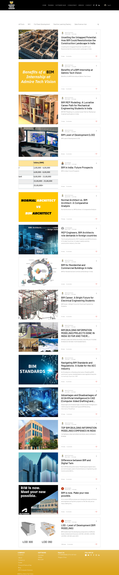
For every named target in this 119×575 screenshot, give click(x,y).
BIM (29, 24)
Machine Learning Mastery (62, 24)
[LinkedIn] (99, 5)
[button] (98, 24)
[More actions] (97, 33)
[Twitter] (86, 555)
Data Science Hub (81, 24)
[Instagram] (96, 5)
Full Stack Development (42, 24)
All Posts (21, 24)
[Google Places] (91, 555)
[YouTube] (88, 555)
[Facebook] (94, 5)
